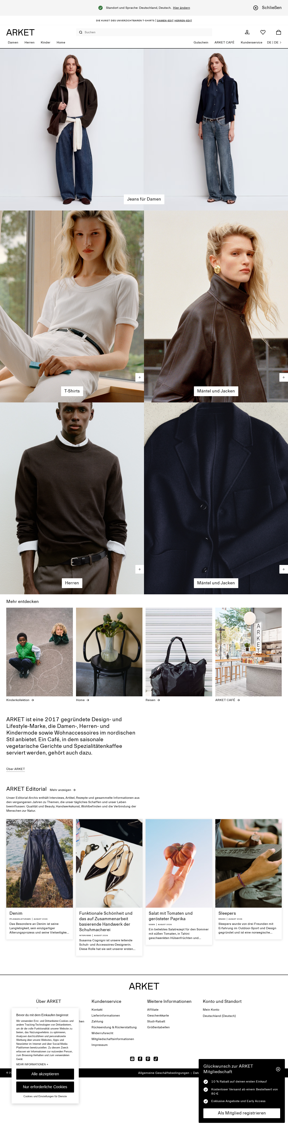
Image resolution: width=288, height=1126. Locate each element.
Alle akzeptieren (45, 1074)
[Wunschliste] (263, 32)
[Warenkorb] (278, 32)
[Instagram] (132, 1058)
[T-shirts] (72, 306)
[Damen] (144, 130)
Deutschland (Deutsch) (219, 1016)
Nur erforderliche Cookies (45, 1087)
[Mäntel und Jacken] (216, 498)
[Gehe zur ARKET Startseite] (20, 32)
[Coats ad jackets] (216, 306)
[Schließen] (278, 1069)
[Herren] (72, 498)
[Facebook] (140, 1058)
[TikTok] (155, 1058)
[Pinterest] (148, 1058)
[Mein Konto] (247, 32)
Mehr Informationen (32, 1064)
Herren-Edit (183, 20)
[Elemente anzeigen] (139, 377)
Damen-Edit (165, 20)
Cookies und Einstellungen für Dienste (45, 1096)
